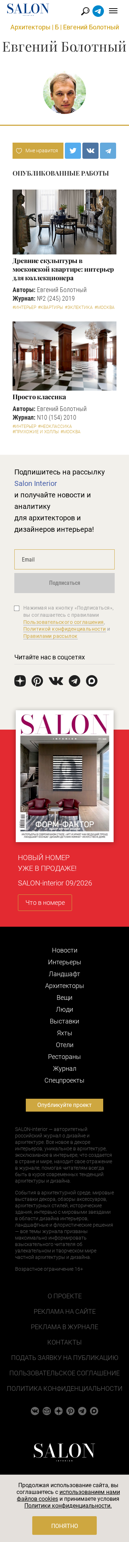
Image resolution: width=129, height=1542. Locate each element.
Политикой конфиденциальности (64, 629)
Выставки (64, 1021)
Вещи (64, 997)
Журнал (64, 1068)
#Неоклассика (55, 426)
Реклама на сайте (65, 1311)
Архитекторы (30, 27)
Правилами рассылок (50, 636)
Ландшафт (64, 974)
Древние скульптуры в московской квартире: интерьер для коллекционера (63, 269)
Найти (85, 11)
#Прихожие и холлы (36, 432)
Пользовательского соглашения (63, 622)
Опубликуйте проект (64, 1105)
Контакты (64, 1342)
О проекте (65, 1296)
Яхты (64, 1033)
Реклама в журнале (64, 1327)
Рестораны (64, 1056)
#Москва (105, 307)
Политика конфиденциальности (65, 1388)
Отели (64, 1045)
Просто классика (39, 396)
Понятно (64, 1526)
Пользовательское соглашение (64, 1373)
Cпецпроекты (64, 1080)
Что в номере (45, 902)
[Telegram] (108, 151)
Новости (64, 950)
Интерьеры (64, 962)
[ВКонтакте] (90, 151)
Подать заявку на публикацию (64, 1357)
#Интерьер (24, 307)
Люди (64, 1009)
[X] (73, 151)
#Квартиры (50, 307)
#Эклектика (79, 307)
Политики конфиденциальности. (68, 1505)
